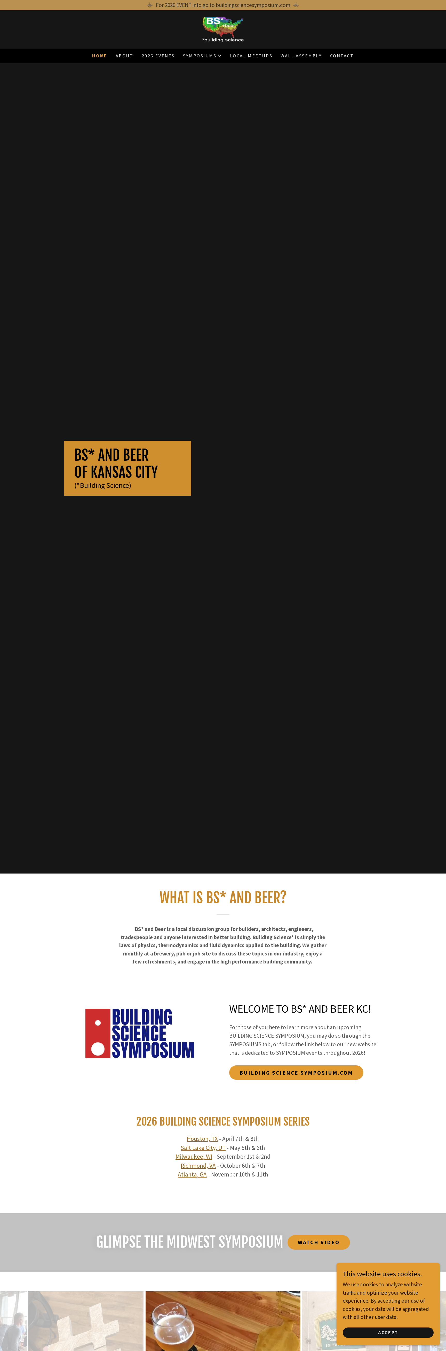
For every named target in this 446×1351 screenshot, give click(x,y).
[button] (202, 56)
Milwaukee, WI (194, 1156)
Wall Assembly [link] (301, 56)
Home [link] (99, 56)
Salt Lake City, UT (203, 1147)
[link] (223, 28)
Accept (388, 1332)
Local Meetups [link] (251, 56)
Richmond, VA (198, 1165)
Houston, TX (202, 1138)
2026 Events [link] (158, 56)
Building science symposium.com (296, 1072)
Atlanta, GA (192, 1174)
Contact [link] (342, 56)
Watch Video (319, 1242)
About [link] (124, 56)
